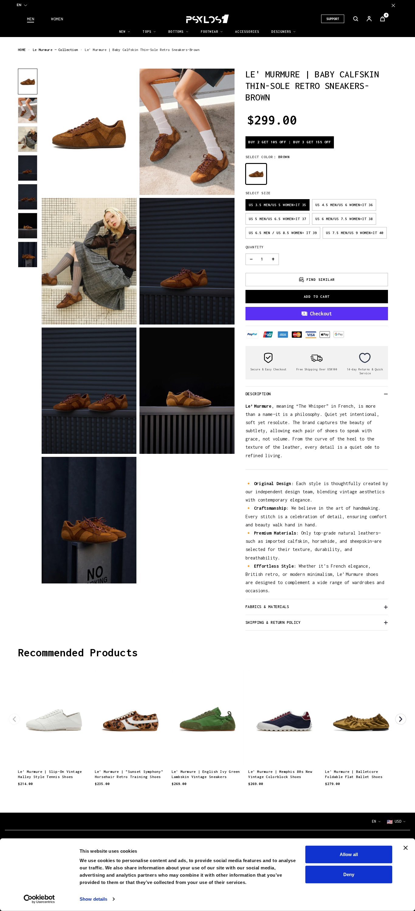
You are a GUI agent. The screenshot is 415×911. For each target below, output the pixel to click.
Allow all (349, 854)
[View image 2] (27, 110)
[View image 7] (27, 254)
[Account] (369, 18)
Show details (93, 899)
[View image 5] (27, 197)
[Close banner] (405, 848)
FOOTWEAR (209, 31)
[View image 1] (27, 81)
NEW (122, 31)
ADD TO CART (317, 296)
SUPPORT (332, 19)
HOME (22, 50)
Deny (348, 874)
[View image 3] (27, 139)
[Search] (355, 18)
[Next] (400, 719)
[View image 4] (27, 168)
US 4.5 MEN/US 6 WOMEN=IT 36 (344, 205)
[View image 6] (27, 226)
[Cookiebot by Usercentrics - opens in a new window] (39, 899)
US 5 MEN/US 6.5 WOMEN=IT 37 (277, 219)
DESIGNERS (281, 31)
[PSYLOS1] (207, 19)
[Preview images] (54, 755)
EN (19, 5)
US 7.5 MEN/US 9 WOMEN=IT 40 (354, 233)
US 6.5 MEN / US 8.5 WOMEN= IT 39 (283, 233)
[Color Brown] (256, 174)
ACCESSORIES (247, 31)
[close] (393, 5)
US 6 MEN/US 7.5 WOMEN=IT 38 (344, 219)
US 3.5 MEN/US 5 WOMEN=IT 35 (277, 205)
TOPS (146, 31)
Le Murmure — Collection (55, 50)
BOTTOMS (175, 31)
